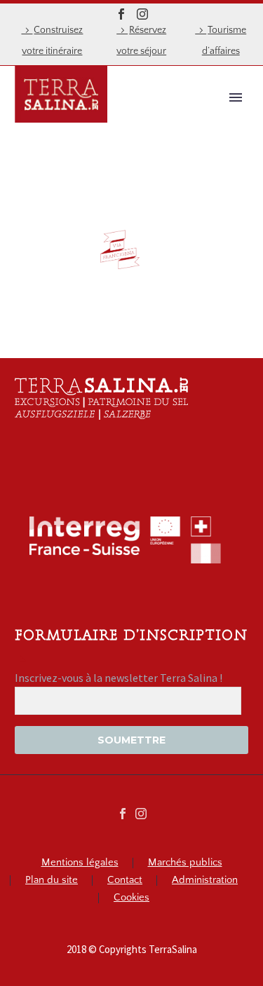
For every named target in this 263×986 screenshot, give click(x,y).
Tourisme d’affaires (224, 41)
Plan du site (51, 880)
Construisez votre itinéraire (52, 41)
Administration (205, 880)
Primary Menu (235, 97)
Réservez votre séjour (141, 41)
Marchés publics (185, 863)
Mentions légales (80, 863)
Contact (124, 880)
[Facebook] (121, 14)
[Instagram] (142, 14)
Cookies (131, 898)
